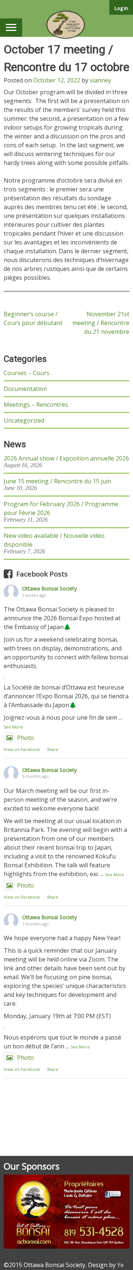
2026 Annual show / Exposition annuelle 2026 (66, 458)
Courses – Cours (27, 373)
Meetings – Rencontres (36, 405)
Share (52, 749)
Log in (121, 8)
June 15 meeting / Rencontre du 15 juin (57, 481)
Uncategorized (24, 420)
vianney (100, 80)
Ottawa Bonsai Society (49, 588)
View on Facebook (22, 749)
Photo (25, 738)
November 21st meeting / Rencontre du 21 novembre (100, 323)
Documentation (25, 389)
